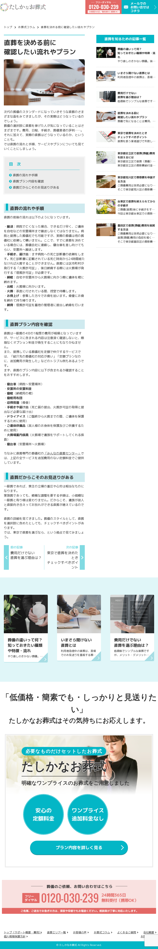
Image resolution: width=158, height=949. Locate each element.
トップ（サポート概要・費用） (23, 932)
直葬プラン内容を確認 (28, 181)
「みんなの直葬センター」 (62, 453)
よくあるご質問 (126, 932)
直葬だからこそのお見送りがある (36, 187)
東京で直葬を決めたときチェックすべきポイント (62, 557)
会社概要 (148, 932)
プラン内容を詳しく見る (79, 847)
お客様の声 (80, 932)
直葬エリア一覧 (56, 932)
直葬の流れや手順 (25, 175)
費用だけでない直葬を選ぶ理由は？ (26, 552)
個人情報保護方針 (14, 936)
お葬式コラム (26, 27)
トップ (8, 27)
